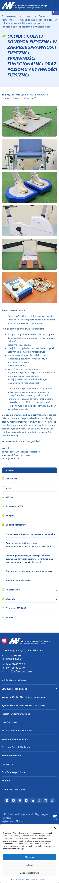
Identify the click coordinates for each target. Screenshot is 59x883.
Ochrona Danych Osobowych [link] (17, 747)
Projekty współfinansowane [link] (16, 713)
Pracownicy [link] (8, 763)
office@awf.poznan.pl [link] (21, 671)
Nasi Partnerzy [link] (9, 722)
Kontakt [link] (6, 780)
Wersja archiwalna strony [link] (15, 738)
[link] (24, 5)
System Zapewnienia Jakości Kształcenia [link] (23, 705)
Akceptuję (29, 856)
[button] (54, 827)
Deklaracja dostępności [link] (14, 788)
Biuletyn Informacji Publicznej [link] (17, 730)
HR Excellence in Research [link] (15, 680)
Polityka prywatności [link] (38, 879)
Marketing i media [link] (11, 755)
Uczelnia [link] (28, 16)
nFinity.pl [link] (19, 821)
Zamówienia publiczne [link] (13, 772)
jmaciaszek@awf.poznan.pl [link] (16, 455)
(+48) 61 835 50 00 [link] (15, 664)
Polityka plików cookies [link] (20, 879)
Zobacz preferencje (29, 872)
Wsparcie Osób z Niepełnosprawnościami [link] (23, 697)
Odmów (29, 864)
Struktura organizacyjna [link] (14, 688)
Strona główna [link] (9, 16)
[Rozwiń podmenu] (55, 525)
